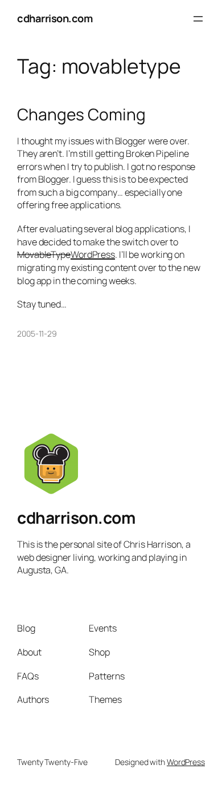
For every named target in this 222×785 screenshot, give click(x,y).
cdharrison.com (54, 18)
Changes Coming (81, 115)
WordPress (93, 254)
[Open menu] (198, 19)
